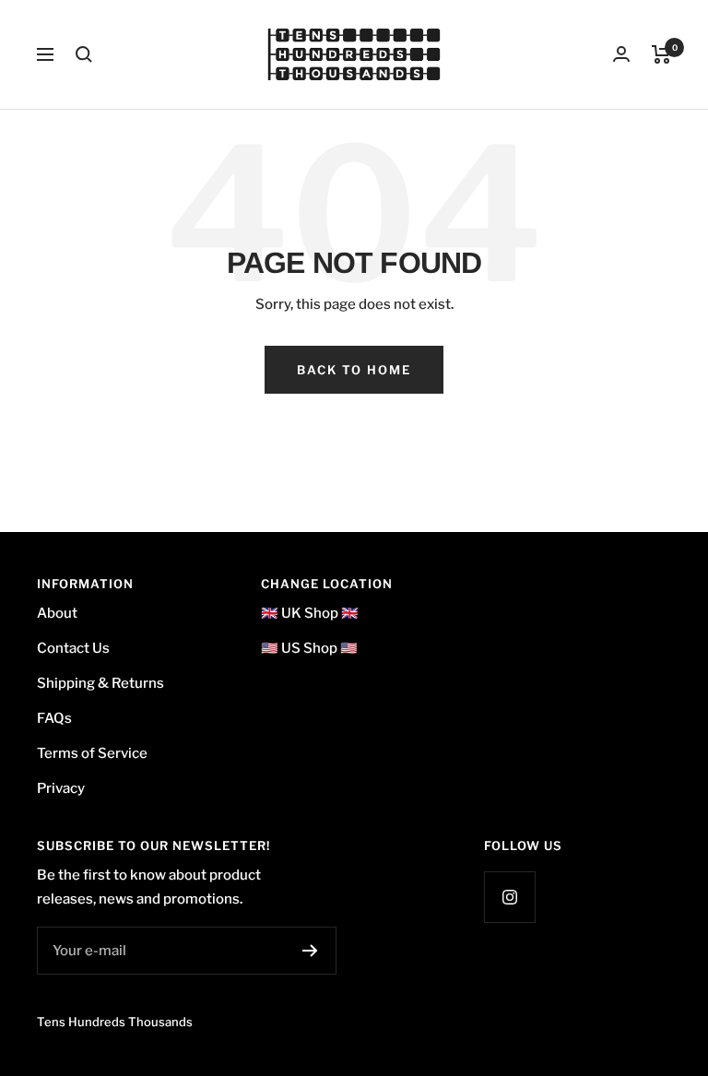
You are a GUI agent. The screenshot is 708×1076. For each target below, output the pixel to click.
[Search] (84, 54)
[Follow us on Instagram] (509, 896)
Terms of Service (92, 753)
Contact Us (73, 648)
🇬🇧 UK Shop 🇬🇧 (310, 613)
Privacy (61, 788)
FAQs (54, 718)
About (57, 613)
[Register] (310, 950)
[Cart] (661, 54)
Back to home (354, 369)
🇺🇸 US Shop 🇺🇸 (309, 648)
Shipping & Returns (100, 683)
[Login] (621, 54)
